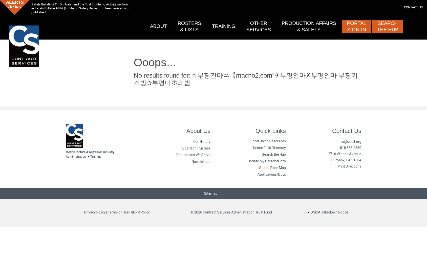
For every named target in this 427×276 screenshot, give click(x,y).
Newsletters (201, 162)
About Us (198, 130)
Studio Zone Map (272, 168)
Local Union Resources (268, 141)
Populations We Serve (193, 155)
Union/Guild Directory (269, 148)
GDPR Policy (140, 212)
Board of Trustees (196, 148)
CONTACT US (413, 7)
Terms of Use (118, 212)
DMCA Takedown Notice (329, 212)
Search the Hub (274, 154)
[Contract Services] (24, 41)
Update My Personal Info (267, 161)
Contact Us (346, 130)
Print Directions (349, 166)
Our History (202, 142)
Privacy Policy (95, 212)
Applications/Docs (271, 174)
